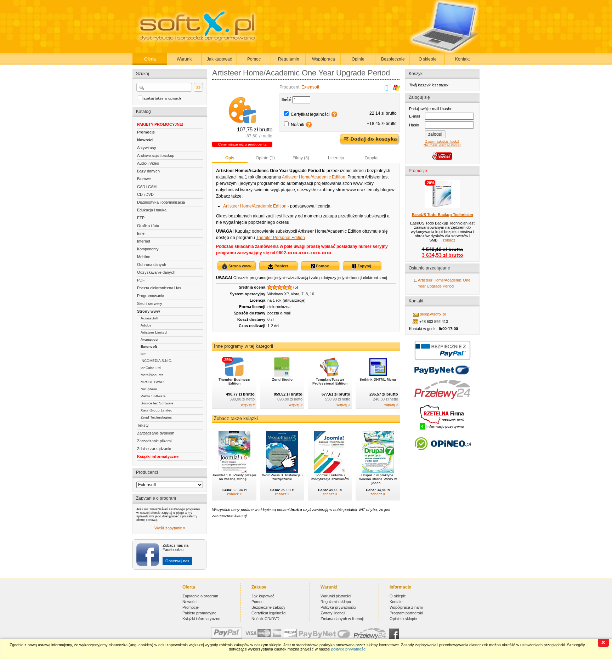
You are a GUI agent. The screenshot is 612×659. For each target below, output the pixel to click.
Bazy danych (148, 171)
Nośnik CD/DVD (265, 619)
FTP (140, 218)
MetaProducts (152, 375)
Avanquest (149, 339)
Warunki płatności (336, 596)
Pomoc (254, 59)
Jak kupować (219, 59)
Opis (229, 157)
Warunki (185, 59)
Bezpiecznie (393, 59)
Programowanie (150, 296)
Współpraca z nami (406, 607)
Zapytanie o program (200, 596)
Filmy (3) (301, 157)
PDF (141, 280)
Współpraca (323, 59)
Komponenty (148, 249)
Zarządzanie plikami (154, 441)
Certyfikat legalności (310, 114)
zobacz (449, 240)
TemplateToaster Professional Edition (329, 381)
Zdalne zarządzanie (154, 449)
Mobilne (143, 257)
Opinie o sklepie (403, 619)
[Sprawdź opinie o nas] (443, 455)
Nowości (145, 140)
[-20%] (442, 207)
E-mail (414, 116)
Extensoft (149, 346)
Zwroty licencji (333, 613)
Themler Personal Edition (280, 237)
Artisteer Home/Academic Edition (313, 177)
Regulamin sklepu (336, 602)
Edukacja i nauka (151, 210)
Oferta (150, 59)
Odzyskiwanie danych (156, 272)
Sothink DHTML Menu (377, 379)
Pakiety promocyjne (199, 613)
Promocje (146, 132)
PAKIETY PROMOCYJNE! (160, 124)
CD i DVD (145, 194)
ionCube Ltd (151, 368)
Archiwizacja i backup (155, 155)
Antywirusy (146, 148)
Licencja (336, 157)
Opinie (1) (265, 157)
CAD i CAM (147, 186)
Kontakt (462, 59)
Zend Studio (282, 379)
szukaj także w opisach (162, 98)
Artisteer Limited (154, 332)
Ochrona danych (151, 264)
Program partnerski (406, 613)
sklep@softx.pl (433, 314)
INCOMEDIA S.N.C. (156, 361)
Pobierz (281, 266)
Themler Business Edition (234, 381)
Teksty (143, 425)
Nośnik (297, 124)
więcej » (248, 404)
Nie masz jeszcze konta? (442, 145)
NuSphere (149, 389)
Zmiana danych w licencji (342, 619)
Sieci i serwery (149, 303)
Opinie (358, 59)
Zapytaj (371, 157)
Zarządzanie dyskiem (155, 433)
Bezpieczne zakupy (268, 607)
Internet (143, 241)
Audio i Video (148, 163)
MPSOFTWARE (153, 382)
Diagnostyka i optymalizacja (161, 202)
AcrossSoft (149, 318)
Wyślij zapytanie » (169, 528)
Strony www (148, 311)
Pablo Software (153, 396)
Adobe (146, 325)
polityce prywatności (348, 649)
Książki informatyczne (157, 456)
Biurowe (144, 179)
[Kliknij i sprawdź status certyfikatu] (442, 429)
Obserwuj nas (177, 561)
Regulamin (288, 59)
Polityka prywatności (338, 607)
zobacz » (234, 494)
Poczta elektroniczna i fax (159, 288)
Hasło (414, 125)
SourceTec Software (157, 403)
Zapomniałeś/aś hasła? (442, 141)
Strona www (239, 266)
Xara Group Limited (156, 410)
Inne (140, 233)
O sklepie (428, 59)
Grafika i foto (148, 225)
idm (143, 354)
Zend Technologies (156, 417)
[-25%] (234, 375)
